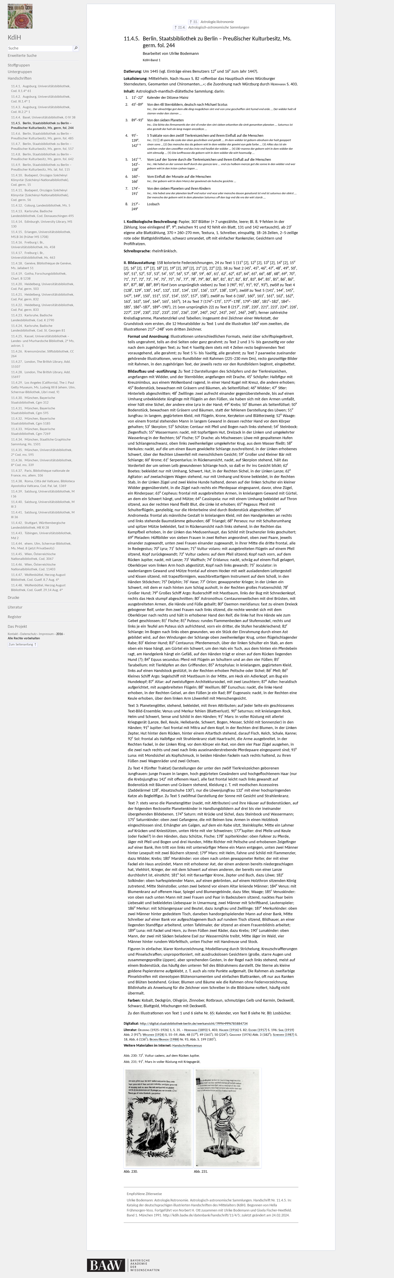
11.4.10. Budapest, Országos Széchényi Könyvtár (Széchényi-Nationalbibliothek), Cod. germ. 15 (40, 180)
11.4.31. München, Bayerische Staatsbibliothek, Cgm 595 (33, 411)
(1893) (196, 1030)
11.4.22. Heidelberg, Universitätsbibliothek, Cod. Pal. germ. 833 (42, 307)
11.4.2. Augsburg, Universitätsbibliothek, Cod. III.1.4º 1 (40, 99)
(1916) (229, 1030)
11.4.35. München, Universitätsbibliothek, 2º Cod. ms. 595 (41, 452)
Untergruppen (20, 72)
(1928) (153, 1035)
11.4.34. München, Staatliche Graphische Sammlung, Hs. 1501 (41, 442)
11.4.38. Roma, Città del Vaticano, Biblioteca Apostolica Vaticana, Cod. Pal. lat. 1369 (43, 484)
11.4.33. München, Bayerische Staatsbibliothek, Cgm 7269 (33, 431)
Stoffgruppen (19, 65)
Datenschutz (28, 634)
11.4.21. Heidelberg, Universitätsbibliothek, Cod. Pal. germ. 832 (42, 297)
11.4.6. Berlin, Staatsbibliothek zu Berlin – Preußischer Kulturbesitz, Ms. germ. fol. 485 (42, 136)
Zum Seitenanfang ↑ (23, 644)
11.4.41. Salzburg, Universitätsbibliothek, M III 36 (43, 515)
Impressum (46, 634)
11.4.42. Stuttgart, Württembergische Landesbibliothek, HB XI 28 (38, 525)
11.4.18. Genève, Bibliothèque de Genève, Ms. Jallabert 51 (41, 266)
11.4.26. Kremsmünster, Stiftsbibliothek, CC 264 (42, 354)
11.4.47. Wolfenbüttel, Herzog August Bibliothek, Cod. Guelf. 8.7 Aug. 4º (38, 577)
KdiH (14, 37)
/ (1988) (164, 1039)
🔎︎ (76, 48)
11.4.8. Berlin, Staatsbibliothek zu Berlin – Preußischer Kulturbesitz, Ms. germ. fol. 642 (42, 157)
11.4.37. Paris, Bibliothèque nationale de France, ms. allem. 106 (40, 473)
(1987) (283, 1035)
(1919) (286, 1030)
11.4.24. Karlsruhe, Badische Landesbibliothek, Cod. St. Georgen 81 (38, 328)
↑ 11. (193, 22)
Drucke (13, 598)
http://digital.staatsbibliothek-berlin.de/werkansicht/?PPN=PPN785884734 (194, 1023)
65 (212, 1013)
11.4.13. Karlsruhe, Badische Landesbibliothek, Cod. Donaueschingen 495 (42, 214)
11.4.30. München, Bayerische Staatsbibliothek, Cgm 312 (33, 400)
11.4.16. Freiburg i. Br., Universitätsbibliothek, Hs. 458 (33, 245)
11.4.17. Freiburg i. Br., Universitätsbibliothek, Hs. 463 (33, 255)
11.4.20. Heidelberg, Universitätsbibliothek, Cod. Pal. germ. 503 (42, 286)
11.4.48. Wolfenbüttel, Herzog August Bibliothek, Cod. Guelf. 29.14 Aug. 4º (38, 588)
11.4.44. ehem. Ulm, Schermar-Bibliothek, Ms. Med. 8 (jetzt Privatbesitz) (41, 546)
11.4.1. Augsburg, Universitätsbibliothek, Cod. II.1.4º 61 (40, 89)
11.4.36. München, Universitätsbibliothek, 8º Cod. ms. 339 (41, 463)
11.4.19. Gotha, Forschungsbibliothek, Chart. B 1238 (38, 276)
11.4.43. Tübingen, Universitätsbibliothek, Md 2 (41, 536)
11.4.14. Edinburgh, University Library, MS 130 (41, 224)
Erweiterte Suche (22, 56)
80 (269, 1013)
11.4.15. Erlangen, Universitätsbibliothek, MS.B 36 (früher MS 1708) (41, 234)
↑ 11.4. (180, 28)
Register (15, 617)
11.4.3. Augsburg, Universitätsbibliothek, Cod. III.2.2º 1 (40, 110)
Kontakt (13, 634)
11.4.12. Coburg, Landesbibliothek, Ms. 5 (40, 205)
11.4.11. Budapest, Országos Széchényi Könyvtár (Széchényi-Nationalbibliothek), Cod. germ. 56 (40, 195)
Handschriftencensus (187, 1045)
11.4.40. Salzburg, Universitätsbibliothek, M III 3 (43, 504)
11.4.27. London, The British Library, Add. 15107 (41, 364)
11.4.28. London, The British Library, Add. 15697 (41, 375)
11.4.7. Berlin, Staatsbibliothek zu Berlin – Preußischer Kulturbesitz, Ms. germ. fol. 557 (42, 146)
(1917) (258, 1030)
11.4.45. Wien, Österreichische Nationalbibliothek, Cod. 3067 (33, 556)
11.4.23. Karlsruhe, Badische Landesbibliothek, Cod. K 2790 (32, 318)
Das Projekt (17, 627)
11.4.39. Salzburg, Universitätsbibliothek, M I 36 (43, 494)
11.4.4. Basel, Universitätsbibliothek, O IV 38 (43, 117)
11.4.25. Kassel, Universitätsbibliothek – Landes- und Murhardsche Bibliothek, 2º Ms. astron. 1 (42, 341)
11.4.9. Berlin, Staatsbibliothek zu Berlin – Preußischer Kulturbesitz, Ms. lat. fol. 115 (41, 167)
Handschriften (20, 79)
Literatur (15, 607)
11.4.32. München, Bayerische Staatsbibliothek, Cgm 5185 (33, 421)
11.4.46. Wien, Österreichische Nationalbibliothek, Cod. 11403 (33, 567)
